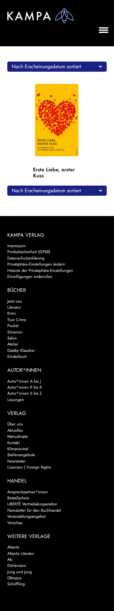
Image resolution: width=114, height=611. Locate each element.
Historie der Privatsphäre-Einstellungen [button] (40, 270)
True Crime (16, 320)
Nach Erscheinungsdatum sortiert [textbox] (46, 66)
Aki (10, 559)
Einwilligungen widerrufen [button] (30, 276)
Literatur (14, 307)
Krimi (11, 313)
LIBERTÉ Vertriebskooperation (32, 504)
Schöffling (16, 584)
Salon (12, 338)
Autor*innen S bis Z (24, 393)
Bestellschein (18, 498)
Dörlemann (16, 565)
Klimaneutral (17, 449)
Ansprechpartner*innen (27, 492)
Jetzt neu (14, 301)
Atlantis (13, 547)
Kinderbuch (17, 356)
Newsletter (16, 461)
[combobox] (57, 67)
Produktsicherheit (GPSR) (28, 252)
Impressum (16, 246)
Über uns (15, 424)
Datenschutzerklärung (25, 258)
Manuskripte (17, 436)
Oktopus (14, 578)
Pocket (13, 326)
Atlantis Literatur (20, 553)
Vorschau (15, 523)
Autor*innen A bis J (24, 381)
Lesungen (15, 400)
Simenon (14, 332)
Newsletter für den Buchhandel (34, 510)
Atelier (12, 344)
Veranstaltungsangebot (26, 516)
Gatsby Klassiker (21, 350)
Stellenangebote (21, 455)
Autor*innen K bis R (24, 387)
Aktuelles (15, 430)
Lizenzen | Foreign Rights (29, 467)
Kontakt (13, 443)
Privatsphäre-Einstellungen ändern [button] (36, 264)
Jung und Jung (19, 572)
